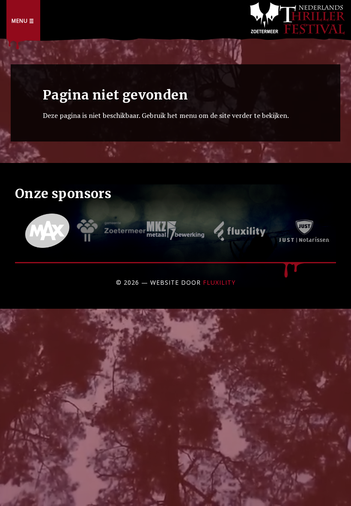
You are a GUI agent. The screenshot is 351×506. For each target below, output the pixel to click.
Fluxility (219, 282)
